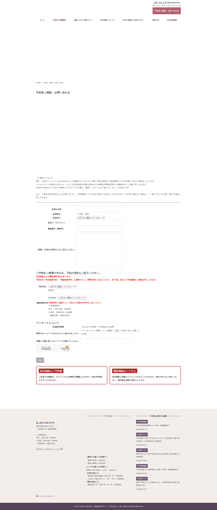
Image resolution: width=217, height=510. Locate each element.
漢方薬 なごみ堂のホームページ (48, 449)
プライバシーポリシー (46, 496)
